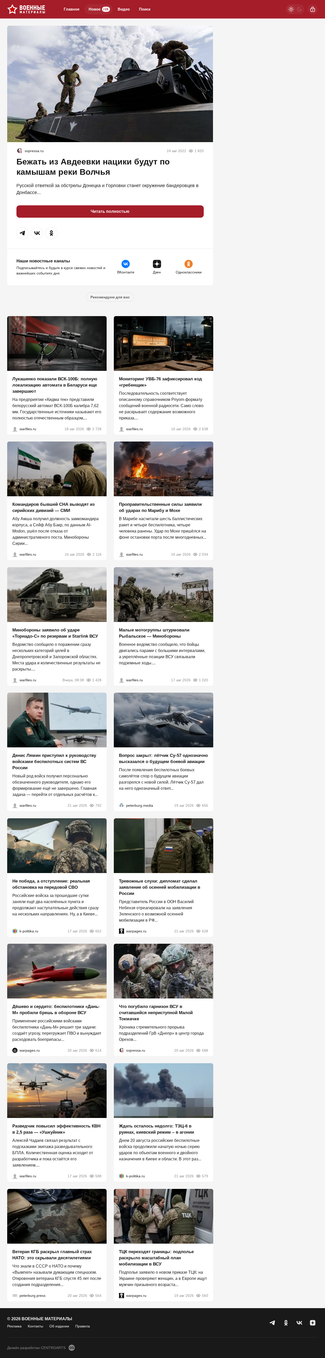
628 (205, 931)
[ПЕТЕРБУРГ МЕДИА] (121, 805)
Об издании (59, 1326)
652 (98, 931)
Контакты (35, 1326)
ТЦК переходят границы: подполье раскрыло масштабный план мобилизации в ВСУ (156, 1257)
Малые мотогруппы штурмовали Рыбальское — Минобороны (154, 632)
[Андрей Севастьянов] (121, 679)
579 (205, 1176)
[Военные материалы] (26, 9)
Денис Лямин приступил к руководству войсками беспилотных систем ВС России (54, 761)
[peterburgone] (15, 1050)
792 (98, 805)
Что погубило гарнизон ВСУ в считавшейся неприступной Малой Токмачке (156, 1012)
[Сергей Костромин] (15, 428)
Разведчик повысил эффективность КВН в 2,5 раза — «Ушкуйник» (56, 1129)
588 (205, 1050)
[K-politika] (15, 930)
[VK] (299, 1323)
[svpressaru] (19, 151)
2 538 (203, 429)
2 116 (96, 554)
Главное (71, 9)
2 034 (203, 554)
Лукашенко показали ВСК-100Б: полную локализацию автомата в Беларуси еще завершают (54, 384)
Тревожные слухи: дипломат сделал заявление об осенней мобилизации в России (159, 887)
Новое (98, 9)
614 (98, 1050)
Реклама (14, 1326)
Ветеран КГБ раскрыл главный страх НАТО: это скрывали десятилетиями (52, 1254)
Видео (124, 9)
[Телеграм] (272, 1323)
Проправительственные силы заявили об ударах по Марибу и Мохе (160, 507)
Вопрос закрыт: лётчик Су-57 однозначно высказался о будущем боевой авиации (163, 758)
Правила (82, 1326)
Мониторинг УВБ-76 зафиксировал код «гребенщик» (160, 381)
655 (205, 805)
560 (205, 1295)
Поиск (145, 9)
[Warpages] (121, 930)
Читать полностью (110, 211)
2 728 (96, 429)
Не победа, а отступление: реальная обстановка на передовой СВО (51, 883)
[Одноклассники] (286, 1323)
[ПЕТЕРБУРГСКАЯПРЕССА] (15, 1295)
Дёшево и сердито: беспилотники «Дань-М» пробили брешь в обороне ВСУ (56, 1009)
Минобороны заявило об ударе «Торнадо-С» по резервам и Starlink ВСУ (55, 632)
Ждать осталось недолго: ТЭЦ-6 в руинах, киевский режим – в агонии (156, 1129)
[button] (22, 233)
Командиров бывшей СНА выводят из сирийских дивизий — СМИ (53, 507)
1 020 (203, 680)
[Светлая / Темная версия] (295, 9)
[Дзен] (313, 1323)
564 (98, 1295)
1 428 (96, 680)
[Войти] (313, 9)
